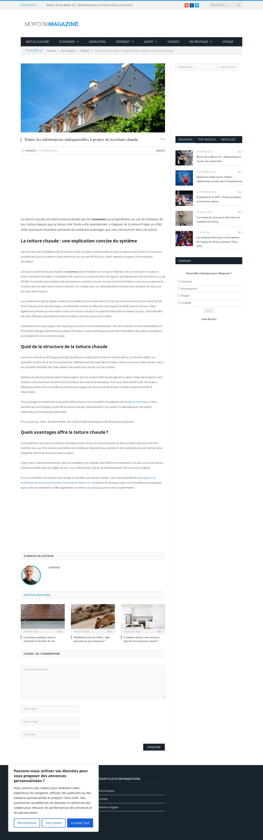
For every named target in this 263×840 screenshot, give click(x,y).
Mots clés (228, 139)
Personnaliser (26, 823)
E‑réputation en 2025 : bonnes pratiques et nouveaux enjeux (219, 199)
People (185, 295)
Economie (67, 42)
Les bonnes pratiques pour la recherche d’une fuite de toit (39, 639)
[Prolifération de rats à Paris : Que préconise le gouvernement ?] (93, 618)
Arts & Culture (37, 42)
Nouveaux (185, 139)
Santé (148, 42)
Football (186, 303)
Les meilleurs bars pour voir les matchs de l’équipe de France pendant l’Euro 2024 (218, 241)
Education (97, 42)
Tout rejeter (54, 823)
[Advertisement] (93, 188)
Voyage (228, 42)
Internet (123, 42)
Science (173, 42)
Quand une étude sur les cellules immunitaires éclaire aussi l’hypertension (219, 179)
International (189, 288)
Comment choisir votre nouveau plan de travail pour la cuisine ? (142, 639)
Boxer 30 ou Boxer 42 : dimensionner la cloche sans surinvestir (89, 5)
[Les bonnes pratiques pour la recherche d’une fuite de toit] (43, 618)
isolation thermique (137, 402)
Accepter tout (80, 823)
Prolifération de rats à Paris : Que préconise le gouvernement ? (92, 639)
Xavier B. (31, 150)
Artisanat (186, 281)
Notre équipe (106, 791)
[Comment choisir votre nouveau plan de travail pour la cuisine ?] (143, 618)
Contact (103, 799)
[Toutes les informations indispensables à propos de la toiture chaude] (93, 98)
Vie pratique (198, 42)
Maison (160, 150)
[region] (53, 798)
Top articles (207, 139)
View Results (209, 319)
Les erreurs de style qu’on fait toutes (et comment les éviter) (218, 219)
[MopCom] (51, 23)
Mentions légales (108, 807)
